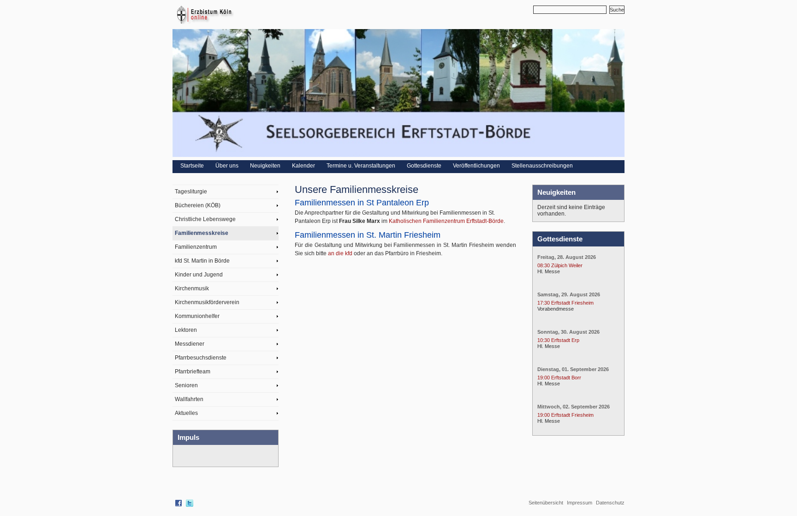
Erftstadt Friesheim (572, 303)
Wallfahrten (189, 399)
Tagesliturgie (191, 191)
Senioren (186, 385)
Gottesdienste (424, 165)
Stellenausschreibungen (542, 165)
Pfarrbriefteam (192, 371)
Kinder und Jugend (199, 274)
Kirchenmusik (192, 288)
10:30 (543, 340)
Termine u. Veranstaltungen (361, 165)
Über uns (226, 165)
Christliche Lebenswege (205, 219)
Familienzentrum (196, 247)
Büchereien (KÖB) (197, 205)
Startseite (192, 165)
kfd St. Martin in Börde (202, 261)
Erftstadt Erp (565, 340)
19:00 (543, 377)
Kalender (303, 165)
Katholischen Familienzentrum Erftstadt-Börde (446, 221)
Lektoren (186, 330)
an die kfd (340, 253)
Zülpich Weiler (567, 265)
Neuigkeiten (265, 165)
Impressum (579, 502)
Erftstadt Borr (566, 377)
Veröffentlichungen (476, 165)
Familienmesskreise (201, 233)
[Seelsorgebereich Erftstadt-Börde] (398, 155)
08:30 (543, 265)
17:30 (543, 303)
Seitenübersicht (546, 502)
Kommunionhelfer (197, 316)
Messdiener (189, 344)
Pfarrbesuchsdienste (200, 357)
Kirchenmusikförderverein (207, 302)
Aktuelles (186, 413)
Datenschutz (610, 502)
